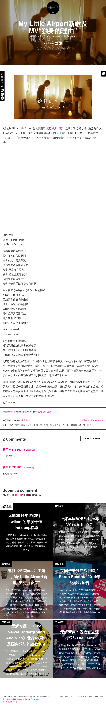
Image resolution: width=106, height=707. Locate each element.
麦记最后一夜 (54, 128)
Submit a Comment (91, 438)
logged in (18, 494)
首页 (61, 696)
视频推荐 (42, 411)
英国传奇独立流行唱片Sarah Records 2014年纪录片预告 (79, 576)
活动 (96, 696)
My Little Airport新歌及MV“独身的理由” (53, 27)
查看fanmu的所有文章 (92, 420)
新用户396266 (12, 467)
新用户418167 (12, 449)
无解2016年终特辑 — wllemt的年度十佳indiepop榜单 (26, 521)
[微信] (2, 90)
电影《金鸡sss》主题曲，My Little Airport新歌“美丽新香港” (26, 576)
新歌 (24, 411)
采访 (72, 696)
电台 (90, 696)
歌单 (102, 696)
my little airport (14, 411)
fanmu (70, 36)
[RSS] (2, 97)
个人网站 (25, 420)
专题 (84, 696)
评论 (78, 696)
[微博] (2, 94)
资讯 (49, 411)
